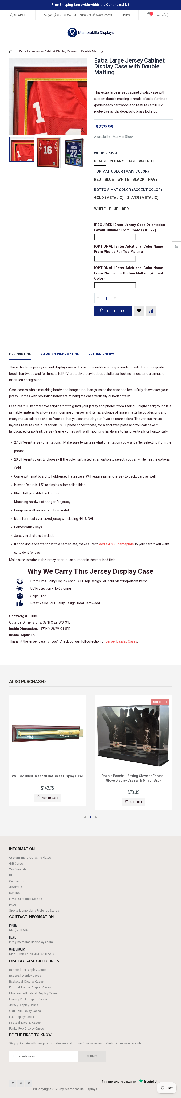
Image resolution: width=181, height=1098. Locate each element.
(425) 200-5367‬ (59, 15)
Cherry (117, 161)
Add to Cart (116, 310)
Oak (131, 161)
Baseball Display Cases (25, 975)
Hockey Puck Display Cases (28, 999)
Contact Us (16, 881)
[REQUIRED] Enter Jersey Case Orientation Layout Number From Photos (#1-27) (129, 227)
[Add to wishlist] (139, 311)
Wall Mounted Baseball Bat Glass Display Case (47, 776)
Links (126, 15)
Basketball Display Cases (26, 981)
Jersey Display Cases (121, 641)
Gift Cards (16, 863)
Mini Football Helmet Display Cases (33, 993)
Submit (92, 1056)
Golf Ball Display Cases (25, 1011)
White (123, 179)
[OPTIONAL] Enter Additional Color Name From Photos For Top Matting (128, 249)
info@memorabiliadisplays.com (31, 942)
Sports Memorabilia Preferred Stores (34, 910)
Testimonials (17, 869)
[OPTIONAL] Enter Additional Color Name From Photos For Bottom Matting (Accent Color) (128, 273)
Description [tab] (20, 354)
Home (11, 51)
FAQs (12, 904)
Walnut (146, 161)
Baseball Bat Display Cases (27, 970)
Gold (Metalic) (108, 197)
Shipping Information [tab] (59, 354)
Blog (12, 875)
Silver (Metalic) (143, 197)
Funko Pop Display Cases (26, 1028)
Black (100, 161)
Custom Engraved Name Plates (30, 857)
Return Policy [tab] (101, 354)
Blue (109, 179)
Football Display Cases (25, 1022)
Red (97, 179)
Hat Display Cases (21, 1017)
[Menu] (30, 14)
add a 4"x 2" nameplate (116, 544)
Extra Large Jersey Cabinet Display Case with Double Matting (129, 66)
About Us (15, 887)
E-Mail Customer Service (25, 899)
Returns (14, 893)
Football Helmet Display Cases (30, 987)
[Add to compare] (151, 311)
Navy (153, 179)
